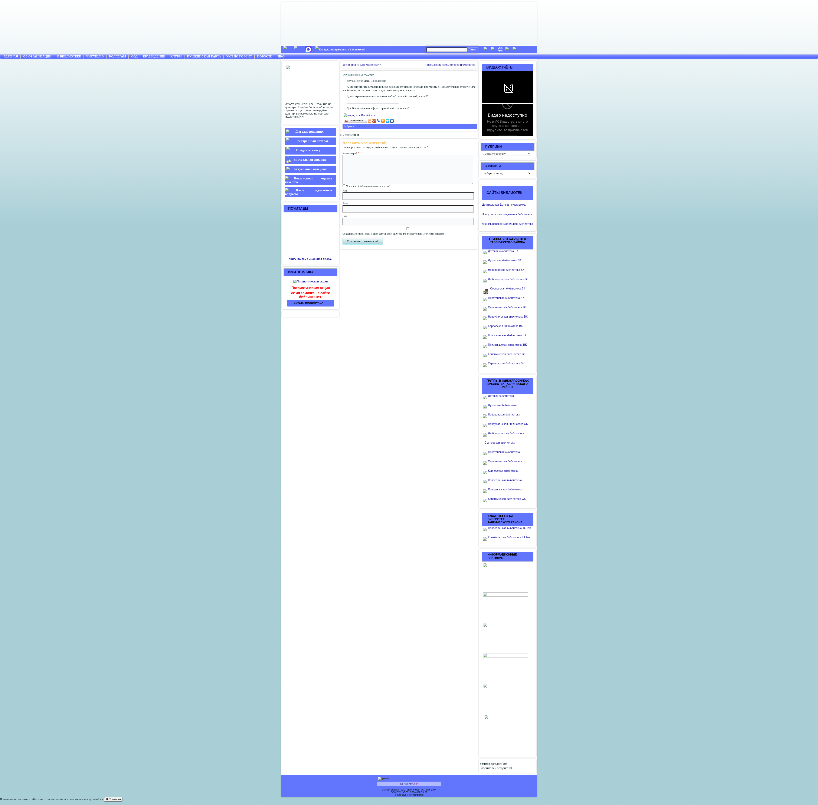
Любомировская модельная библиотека (507, 223)
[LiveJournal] (378, 121)
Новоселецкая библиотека (505, 480)
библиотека (524, 214)
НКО (281, 56)
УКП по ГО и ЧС (239, 56)
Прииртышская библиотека (505, 489)
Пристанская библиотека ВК (506, 297)
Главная (11, 56)
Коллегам (117, 56)
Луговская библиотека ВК (504, 260)
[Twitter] (387, 121)
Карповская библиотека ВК (505, 326)
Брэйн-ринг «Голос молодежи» (361, 64)
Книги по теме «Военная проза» (310, 259)
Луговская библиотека (502, 405)
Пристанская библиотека (504, 452)
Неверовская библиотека (504, 414)
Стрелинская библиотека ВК (507, 363)
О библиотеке (69, 56)
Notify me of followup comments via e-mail (368, 186)
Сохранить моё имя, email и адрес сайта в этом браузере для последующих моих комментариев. (394, 233)
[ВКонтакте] (392, 121)
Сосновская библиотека (500, 442)
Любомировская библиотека (506, 433)
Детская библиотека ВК (503, 251)
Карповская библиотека (503, 470)
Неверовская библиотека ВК (506, 269)
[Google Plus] (374, 121)
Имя (345, 190)
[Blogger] (369, 121)
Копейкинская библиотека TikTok (509, 537)
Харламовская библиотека (505, 461)
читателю (95, 56)
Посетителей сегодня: (494, 768)
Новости (264, 56)
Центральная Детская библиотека (504, 204)
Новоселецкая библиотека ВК (507, 335)
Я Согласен (113, 799)
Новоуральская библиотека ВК (508, 316)
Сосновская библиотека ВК (507, 288)
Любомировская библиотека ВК (508, 279)
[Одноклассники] (383, 121)
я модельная (508, 214)
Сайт (345, 216)
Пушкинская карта (204, 56)
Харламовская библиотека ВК (507, 307)
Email (345, 203)
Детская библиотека (501, 395)
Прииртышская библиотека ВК (507, 344)
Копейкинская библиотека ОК (507, 498)
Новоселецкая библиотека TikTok (509, 528)
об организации (37, 56)
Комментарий (351, 153)
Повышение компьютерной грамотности (451, 64)
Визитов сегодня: (491, 763)
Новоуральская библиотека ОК (508, 423)
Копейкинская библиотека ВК (508, 354)
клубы (176, 56)
